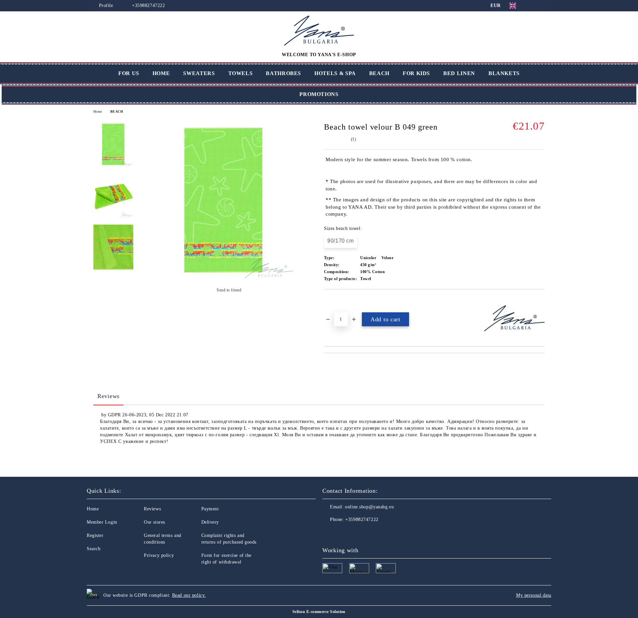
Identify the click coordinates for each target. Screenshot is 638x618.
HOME (161, 73)
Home (97, 111)
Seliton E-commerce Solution (319, 611)
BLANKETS (504, 73)
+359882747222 (148, 5)
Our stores (154, 522)
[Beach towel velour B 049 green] (223, 277)
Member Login (102, 522)
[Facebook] (327, 533)
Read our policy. (189, 595)
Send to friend (229, 290)
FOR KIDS (416, 73)
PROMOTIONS (318, 94)
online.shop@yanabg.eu (369, 506)
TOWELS (240, 73)
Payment (210, 508)
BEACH (379, 73)
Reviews (108, 396)
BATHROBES (283, 73)
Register (95, 535)
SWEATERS (199, 73)
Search (93, 548)
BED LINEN (459, 73)
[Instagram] (342, 533)
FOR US (128, 73)
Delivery (210, 522)
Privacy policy (159, 555)
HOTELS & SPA (335, 73)
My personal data (533, 595)
